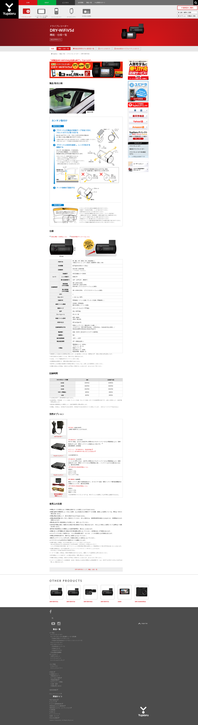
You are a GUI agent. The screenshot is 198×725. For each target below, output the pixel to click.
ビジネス (65, 2)
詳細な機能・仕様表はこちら (59, 236)
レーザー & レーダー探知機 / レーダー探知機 (63, 636)
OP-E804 (70, 427)
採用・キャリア (54, 716)
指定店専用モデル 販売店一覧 (84, 48)
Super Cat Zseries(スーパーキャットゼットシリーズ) (67, 640)
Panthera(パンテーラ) (59, 646)
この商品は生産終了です (138, 156)
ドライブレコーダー (26, 16)
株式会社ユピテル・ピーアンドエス (60, 708)
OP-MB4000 (71, 459)
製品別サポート (55, 676)
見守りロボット (55, 656)
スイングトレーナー (57, 668)
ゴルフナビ (54, 666)
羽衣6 (52, 672)
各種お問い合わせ (56, 686)
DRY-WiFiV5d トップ (81, 569)
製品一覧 (89, 2)
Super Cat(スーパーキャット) (61, 638)
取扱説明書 (54, 680)
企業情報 (52, 710)
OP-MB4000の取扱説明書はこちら (78, 467)
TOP (143, 623)
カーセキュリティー (57, 644)
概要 (52, 48)
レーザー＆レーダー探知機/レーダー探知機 (41, 16)
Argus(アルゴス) (57, 650)
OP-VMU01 (71, 479)
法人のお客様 (54, 718)
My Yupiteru (53, 700)
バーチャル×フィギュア (58, 660)
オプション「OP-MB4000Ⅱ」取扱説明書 (80, 449)
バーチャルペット (56, 658)
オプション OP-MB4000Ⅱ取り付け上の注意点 (81, 451)
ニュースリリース (55, 714)
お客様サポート (100, 2)
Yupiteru (9, 9)
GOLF (47, 2)
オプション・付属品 (57, 682)
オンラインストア (55, 694)
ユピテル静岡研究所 (56, 704)
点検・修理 (54, 684)
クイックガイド (105, 48)
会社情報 (80, 2)
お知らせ (52, 712)
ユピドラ (52, 702)
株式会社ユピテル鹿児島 (57, 706)
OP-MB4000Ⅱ (72, 440)
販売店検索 (53, 690)
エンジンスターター (56, 16)
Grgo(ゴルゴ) (56, 648)
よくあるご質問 (55, 678)
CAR (28, 2)
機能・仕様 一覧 (63, 48)
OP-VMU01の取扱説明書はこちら (78, 486)
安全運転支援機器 (86, 16)
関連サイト (58, 696)
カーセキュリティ (71, 16)
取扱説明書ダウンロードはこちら (80, 236)
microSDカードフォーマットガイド (127, 48)
